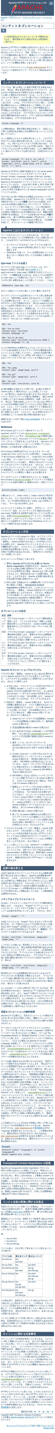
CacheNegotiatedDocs (11, 1379)
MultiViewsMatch (21, 516)
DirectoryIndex (23, 480)
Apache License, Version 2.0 (22, 1417)
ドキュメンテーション (32, 17)
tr (52, 1411)
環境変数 (38, 1128)
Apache (4, 17)
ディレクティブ (23, 1426)
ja (43, 1411)
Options (43, 439)
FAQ (33, 1426)
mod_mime (18, 1212)
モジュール (11, 1426)
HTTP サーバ (14, 17)
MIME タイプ (36, 269)
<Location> (44, 433)
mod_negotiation (37, 67)
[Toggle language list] (3, 31)
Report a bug (49, 1428)
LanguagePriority (40, 734)
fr (39, 1411)
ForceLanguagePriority (19, 1049)
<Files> (5, 436)
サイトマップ (47, 1426)
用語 (38, 1426)
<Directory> (31, 433)
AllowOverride (33, 436)
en (35, 1411)
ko (48, 1411)
